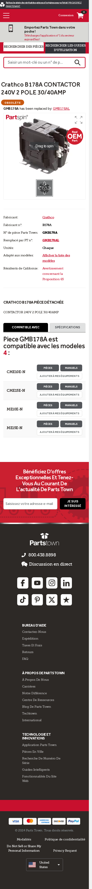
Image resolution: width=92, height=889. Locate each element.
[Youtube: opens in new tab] (37, 583)
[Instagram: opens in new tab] (51, 583)
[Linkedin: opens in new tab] (66, 583)
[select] (44, 864)
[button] (78, 120)
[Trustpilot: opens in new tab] (66, 599)
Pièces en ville (33, 751)
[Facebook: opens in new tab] (22, 583)
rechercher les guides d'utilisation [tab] (65, 48)
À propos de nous (35, 679)
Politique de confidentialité (65, 839)
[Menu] (6, 15)
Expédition (30, 638)
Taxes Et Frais (32, 645)
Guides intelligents (36, 769)
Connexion (66, 15)
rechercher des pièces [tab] (24, 47)
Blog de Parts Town (36, 706)
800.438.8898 (42, 555)
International (32, 720)
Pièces (48, 367)
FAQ (25, 659)
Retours (27, 652)
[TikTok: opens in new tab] (22, 599)
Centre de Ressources (38, 700)
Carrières (29, 686)
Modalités (24, 839)
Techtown (29, 713)
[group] (44, 146)
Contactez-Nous (34, 632)
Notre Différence (34, 693)
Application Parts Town (39, 745)
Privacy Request (65, 850)
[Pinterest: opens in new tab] (37, 599)
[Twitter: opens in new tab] (51, 599)
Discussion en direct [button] (50, 564)
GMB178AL (61, 108)
